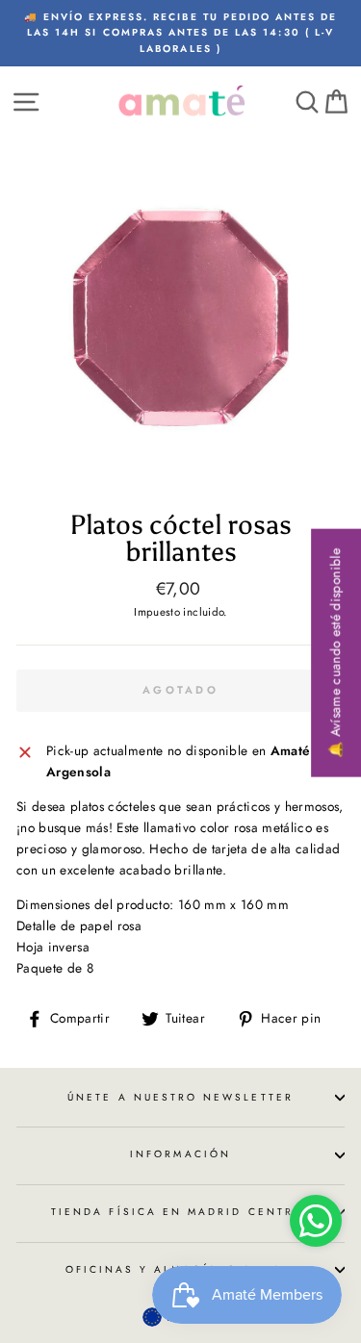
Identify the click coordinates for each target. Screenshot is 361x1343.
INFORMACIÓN (180, 1154)
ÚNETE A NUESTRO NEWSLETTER (180, 1097)
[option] (180, 33)
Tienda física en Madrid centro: (180, 1211)
